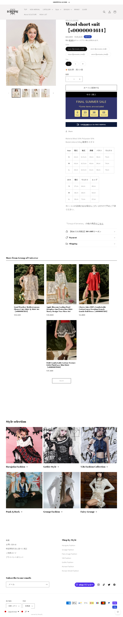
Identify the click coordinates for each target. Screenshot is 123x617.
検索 (7, 540)
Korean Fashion (68, 566)
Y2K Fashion (66, 558)
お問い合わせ (11, 544)
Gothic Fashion (67, 562)
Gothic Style (49, 466)
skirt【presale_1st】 (100, 49)
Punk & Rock (13, 511)
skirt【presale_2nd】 (100, 55)
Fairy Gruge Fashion (69, 554)
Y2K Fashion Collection (93, 466)
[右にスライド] (53, 93)
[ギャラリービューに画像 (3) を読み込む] (35, 93)
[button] (47, 9)
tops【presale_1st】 (76, 49)
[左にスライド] (8, 93)
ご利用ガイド (11, 553)
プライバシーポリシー (15, 557)
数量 (67, 74)
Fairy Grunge (88, 511)
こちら (100, 223)
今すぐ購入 (91, 94)
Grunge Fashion (51, 511)
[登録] (46, 584)
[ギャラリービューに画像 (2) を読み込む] (26, 93)
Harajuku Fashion (15, 466)
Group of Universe (72, 20)
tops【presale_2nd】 (77, 55)
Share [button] (70, 131)
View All (61, 381)
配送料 (71, 40)
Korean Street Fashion (70, 571)
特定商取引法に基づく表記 (16, 549)
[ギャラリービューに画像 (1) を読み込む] (16, 93)
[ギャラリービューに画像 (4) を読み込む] (45, 93)
